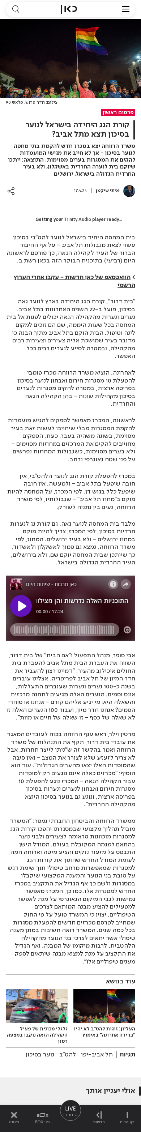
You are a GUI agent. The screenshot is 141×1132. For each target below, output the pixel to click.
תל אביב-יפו (97, 1054)
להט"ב (67, 1054)
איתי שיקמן (107, 190)
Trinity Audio (77, 220)
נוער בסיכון (40, 1054)
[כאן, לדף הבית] (68, 9)
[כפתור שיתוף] (11, 191)
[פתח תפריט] (126, 9)
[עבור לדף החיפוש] (15, 9)
